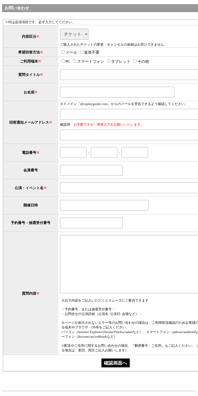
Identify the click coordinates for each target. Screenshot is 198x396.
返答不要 (92, 52)
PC (67, 61)
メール (71, 52)
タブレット (120, 61)
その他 (143, 61)
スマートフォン (90, 61)
